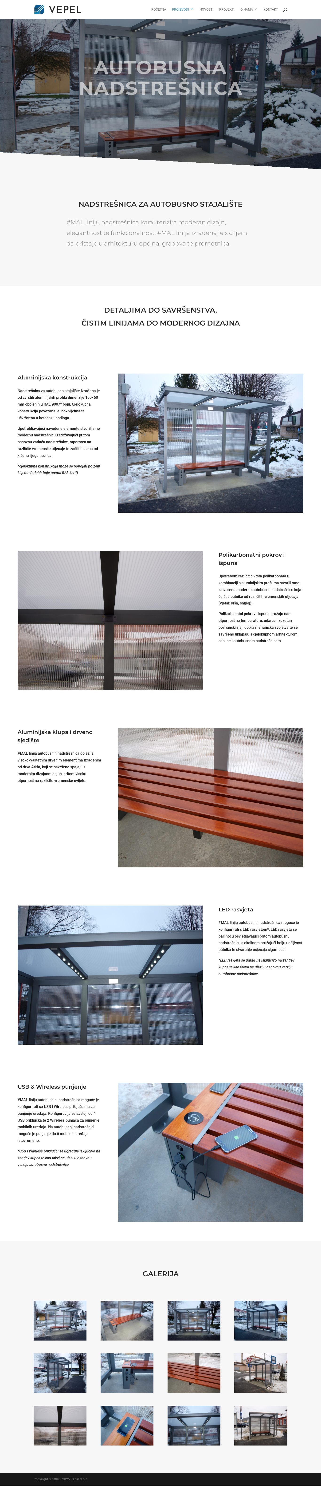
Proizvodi (180, 9)
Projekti (227, 9)
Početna (158, 9)
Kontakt (270, 9)
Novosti (206, 9)
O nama (246, 9)
